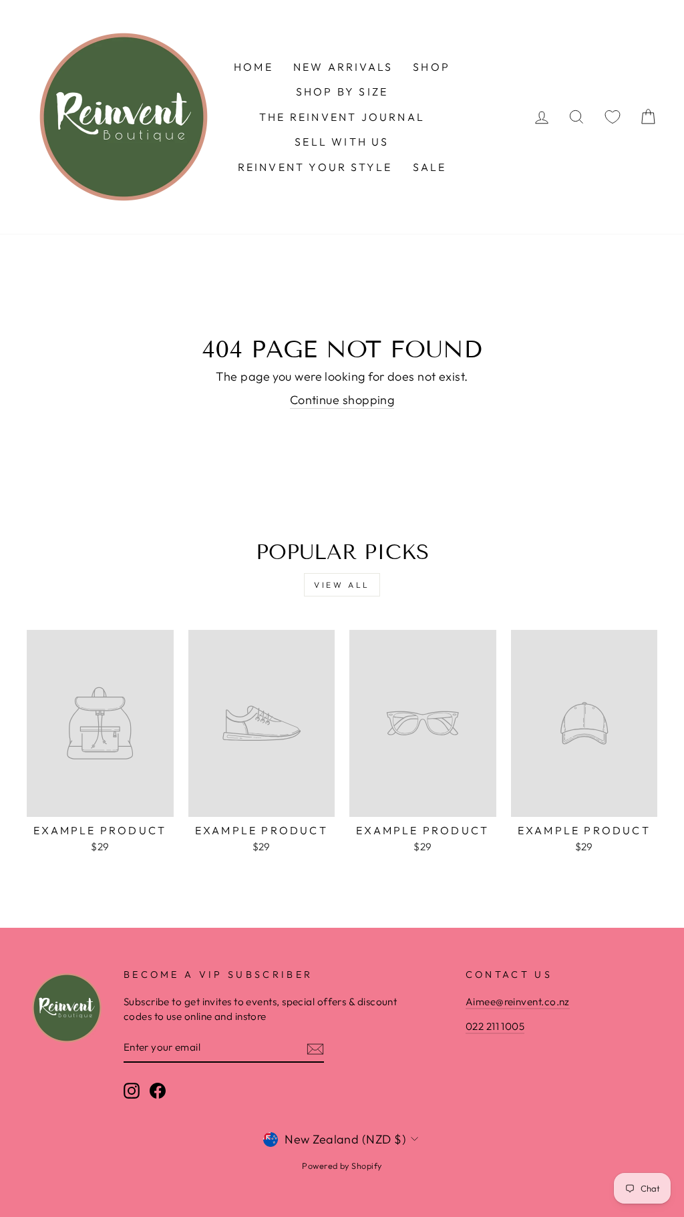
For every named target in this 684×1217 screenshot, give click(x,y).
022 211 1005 (495, 1026)
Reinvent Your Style (315, 167)
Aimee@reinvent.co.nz (518, 1001)
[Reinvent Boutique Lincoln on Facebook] (158, 1091)
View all (342, 585)
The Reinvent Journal (342, 117)
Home (253, 66)
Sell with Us (342, 141)
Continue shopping (342, 399)
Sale (430, 167)
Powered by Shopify (341, 1165)
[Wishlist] (612, 117)
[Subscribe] (315, 1048)
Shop (431, 66)
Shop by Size (342, 91)
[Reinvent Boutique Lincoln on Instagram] (132, 1091)
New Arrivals (343, 66)
